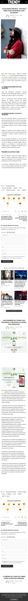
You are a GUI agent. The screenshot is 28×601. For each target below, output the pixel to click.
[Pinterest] (13, 17)
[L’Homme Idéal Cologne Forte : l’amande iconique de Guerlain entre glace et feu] (7, 295)
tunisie (19, 494)
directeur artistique (7, 188)
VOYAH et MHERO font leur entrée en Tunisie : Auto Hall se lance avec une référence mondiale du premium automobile (20, 284)
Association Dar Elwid (11, 492)
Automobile (17, 278)
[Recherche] (26, 2)
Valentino (24, 190)
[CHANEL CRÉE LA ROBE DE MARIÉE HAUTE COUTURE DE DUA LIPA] (7, 275)
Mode (2, 278)
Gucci (20, 188)
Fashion (15, 188)
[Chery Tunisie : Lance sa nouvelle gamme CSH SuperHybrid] (20, 295)
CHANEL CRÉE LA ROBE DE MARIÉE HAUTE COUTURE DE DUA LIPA (7, 282)
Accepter (14, 599)
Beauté (2, 299)
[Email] (15, 17)
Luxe (3, 190)
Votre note (3, 232)
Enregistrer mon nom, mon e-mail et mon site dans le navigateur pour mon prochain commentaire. (13, 257)
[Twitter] (12, 17)
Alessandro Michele (10, 186)
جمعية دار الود (6, 496)
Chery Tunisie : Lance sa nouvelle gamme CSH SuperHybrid (19, 303)
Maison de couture (11, 190)
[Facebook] (10, 17)
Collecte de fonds (22, 492)
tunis (15, 494)
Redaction (12, 15)
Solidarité (9, 494)
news (19, 190)
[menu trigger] (2, 2)
